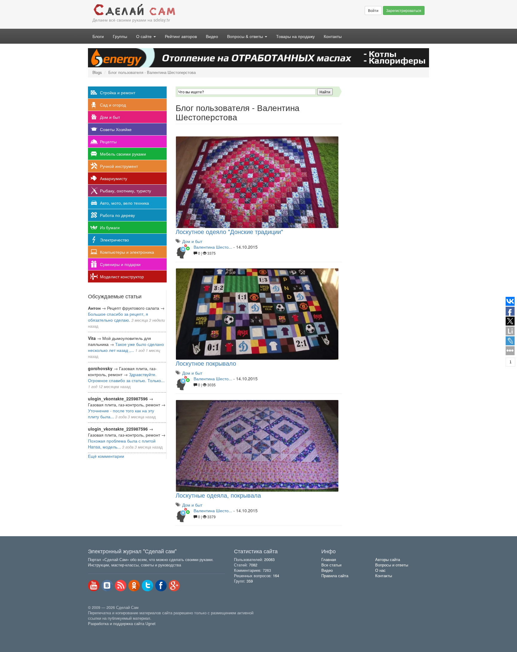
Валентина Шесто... (213, 247)
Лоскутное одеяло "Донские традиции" (229, 231)
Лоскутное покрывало (206, 363)
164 (276, 575)
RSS (120, 585)
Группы (120, 36)
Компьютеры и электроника (127, 252)
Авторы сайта (387, 559)
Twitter (147, 585)
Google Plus (174, 585)
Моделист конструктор (122, 276)
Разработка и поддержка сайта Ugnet (122, 623)
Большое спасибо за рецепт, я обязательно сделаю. (118, 317)
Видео (212, 36)
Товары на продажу (295, 36)
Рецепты (108, 142)
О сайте (144, 36)
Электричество (114, 240)
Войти (373, 10)
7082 (253, 565)
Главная (328, 559)
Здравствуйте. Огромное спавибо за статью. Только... (126, 377)
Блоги (98, 36)
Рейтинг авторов (181, 36)
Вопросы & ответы (245, 36)
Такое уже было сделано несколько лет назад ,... (126, 347)
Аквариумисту (113, 178)
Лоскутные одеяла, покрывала (218, 495)
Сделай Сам (173, 10)
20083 (269, 559)
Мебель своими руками (123, 154)
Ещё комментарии (106, 456)
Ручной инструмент (119, 166)
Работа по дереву (117, 215)
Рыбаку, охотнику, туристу (125, 191)
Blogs (97, 72)
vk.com (107, 585)
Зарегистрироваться (403, 10)
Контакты (333, 36)
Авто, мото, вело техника (124, 203)
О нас (380, 570)
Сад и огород (113, 105)
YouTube (93, 585)
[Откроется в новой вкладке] (101, 630)
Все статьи (331, 565)
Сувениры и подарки (120, 264)
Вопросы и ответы (391, 565)
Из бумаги (110, 227)
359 (250, 581)
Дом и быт (110, 117)
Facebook (161, 585)
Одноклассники (134, 585)
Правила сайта (334, 575)
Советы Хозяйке (116, 129)
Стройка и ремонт (117, 92)
